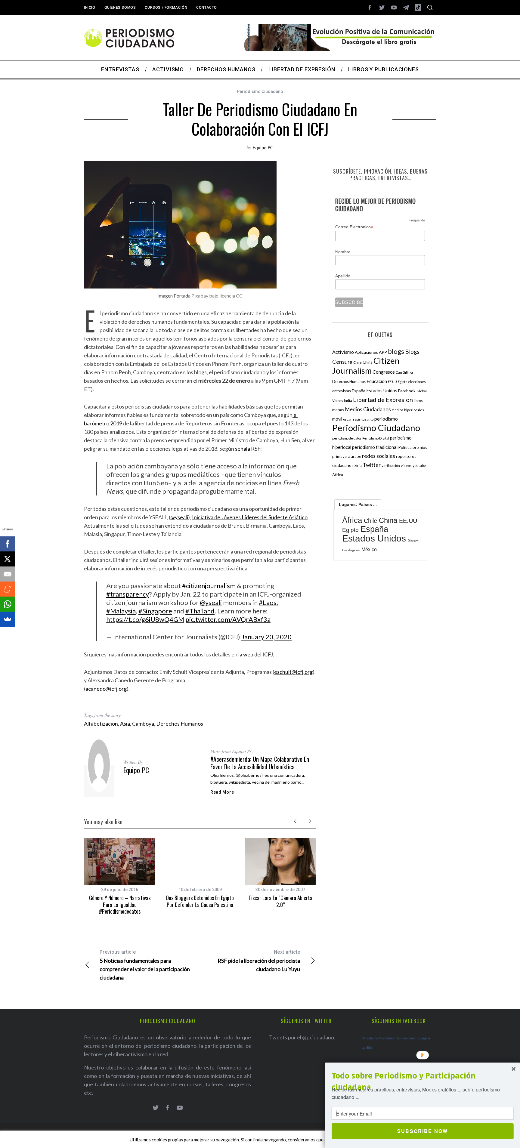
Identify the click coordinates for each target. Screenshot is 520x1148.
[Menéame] (7, 589)
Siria (358, 465)
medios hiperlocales (408, 410)
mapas (338, 409)
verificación (391, 466)
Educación (377, 381)
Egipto (402, 382)
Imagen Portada (173, 295)
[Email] (7, 574)
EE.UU (392, 382)
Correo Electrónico (354, 227)
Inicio (89, 7)
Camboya (143, 723)
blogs (396, 351)
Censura (342, 361)
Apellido (342, 275)
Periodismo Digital (375, 438)
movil (337, 418)
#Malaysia (121, 611)
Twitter (372, 464)
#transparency (127, 594)
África (337, 474)
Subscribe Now (422, 1131)
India (348, 400)
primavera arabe (346, 456)
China (368, 362)
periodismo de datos (346, 438)
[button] (423, 1081)
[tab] (357, 504)
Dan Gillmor (404, 372)
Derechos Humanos (179, 723)
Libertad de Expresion (383, 399)
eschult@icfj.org (293, 671)
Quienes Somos (120, 7)
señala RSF (247, 448)
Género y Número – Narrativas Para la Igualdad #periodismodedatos (119, 904)
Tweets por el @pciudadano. (302, 1037)
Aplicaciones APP (371, 352)
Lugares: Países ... (358, 504)
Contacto (206, 7)
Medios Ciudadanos (368, 409)
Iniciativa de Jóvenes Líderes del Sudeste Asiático (250, 517)
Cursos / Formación (166, 7)
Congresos (384, 372)
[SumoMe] (7, 619)
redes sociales (378, 455)
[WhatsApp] (7, 604)
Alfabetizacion (101, 723)
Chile (357, 362)
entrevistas (341, 391)
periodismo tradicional (375, 447)
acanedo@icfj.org (106, 688)
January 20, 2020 (266, 637)
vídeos (406, 465)
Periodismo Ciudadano (260, 91)
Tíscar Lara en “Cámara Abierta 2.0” (280, 901)
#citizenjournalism (209, 586)
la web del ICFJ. (255, 654)
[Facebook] (7, 543)
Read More (222, 792)
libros (418, 400)
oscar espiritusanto (358, 419)
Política (405, 447)
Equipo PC (263, 147)
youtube (419, 465)
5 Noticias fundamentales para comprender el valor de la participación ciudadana (145, 965)
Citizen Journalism (365, 365)
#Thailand (200, 611)
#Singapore (155, 611)
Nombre (343, 251)
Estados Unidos (381, 390)
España (358, 390)
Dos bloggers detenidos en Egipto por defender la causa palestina (200, 901)
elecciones (417, 381)
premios (420, 447)
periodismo (386, 418)
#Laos (268, 602)
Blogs (412, 351)
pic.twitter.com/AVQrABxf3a (228, 619)
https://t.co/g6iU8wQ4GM (145, 619)
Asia (125, 723)
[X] (7, 558)
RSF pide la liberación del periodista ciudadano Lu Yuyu (259, 960)
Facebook (407, 390)
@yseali (179, 517)
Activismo (343, 352)
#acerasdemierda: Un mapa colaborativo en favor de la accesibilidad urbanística (259, 763)
